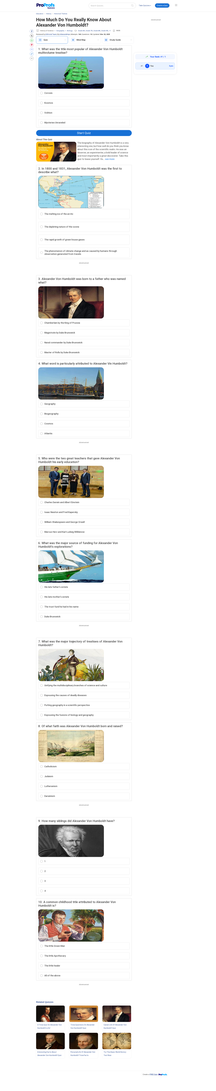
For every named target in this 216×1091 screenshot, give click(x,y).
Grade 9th (104, 31)
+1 (110, 31)
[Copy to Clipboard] (32, 54)
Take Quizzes (144, 5)
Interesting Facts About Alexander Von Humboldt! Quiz (49, 1053)
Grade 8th (97, 31)
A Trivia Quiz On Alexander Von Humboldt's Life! (49, 1026)
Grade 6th (81, 31)
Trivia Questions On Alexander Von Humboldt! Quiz (82, 1026)
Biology (69, 31)
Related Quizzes (44, 1002)
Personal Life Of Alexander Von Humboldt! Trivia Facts (82, 1053)
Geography (60, 31)
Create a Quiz (162, 5)
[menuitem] (144, 5)
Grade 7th (89, 31)
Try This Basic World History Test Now (115, 1053)
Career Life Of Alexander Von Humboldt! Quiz (115, 1026)
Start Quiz (84, 133)
